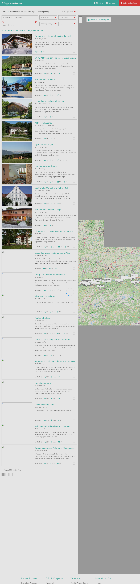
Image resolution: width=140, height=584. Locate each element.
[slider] (3, 22)
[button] (118, 280)
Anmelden (112, 3)
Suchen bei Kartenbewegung (99, 20)
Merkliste (99, 3)
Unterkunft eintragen (130, 3)
